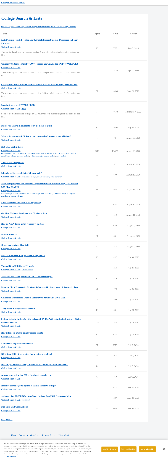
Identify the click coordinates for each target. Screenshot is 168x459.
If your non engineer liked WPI (15, 245)
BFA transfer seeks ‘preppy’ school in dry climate (23, 255)
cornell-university (19, 193)
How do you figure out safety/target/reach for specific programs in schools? (34, 364)
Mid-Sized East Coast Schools (14, 407)
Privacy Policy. (10, 456)
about (24, 109)
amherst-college (49, 156)
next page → (6, 419)
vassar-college (6, 193)
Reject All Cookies (128, 449)
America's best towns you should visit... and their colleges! (26, 277)
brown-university (43, 177)
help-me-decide (27, 270)
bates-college (6, 153)
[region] (84, 449)
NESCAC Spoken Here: (12, 147)
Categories (23, 435)
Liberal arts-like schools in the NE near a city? (21, 173)
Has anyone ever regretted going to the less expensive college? (28, 386)
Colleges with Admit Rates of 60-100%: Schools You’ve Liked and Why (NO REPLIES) (40, 64)
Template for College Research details (18, 308)
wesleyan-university (68, 153)
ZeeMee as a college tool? (12, 162)
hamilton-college (23, 156)
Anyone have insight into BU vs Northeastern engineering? (27, 375)
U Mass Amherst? (9, 234)
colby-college (61, 156)
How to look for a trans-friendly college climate (22, 333)
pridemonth (26, 400)
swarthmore (5, 196)
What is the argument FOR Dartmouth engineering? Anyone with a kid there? (36, 136)
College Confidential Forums (13, 3)
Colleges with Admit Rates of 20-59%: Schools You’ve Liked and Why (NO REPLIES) (39, 84)
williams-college (36, 156)
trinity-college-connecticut (50, 153)
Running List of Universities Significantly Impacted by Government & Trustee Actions (39, 287)
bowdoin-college (18, 153)
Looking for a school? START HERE (18, 105)
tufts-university (56, 177)
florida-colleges (17, 196)
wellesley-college (33, 193)
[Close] (164, 449)
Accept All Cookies (147, 449)
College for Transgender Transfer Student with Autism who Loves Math (33, 298)
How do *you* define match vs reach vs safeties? (22, 224)
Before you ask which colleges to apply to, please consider (26, 126)
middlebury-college (8, 156)
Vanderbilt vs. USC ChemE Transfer (17, 266)
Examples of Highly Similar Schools (17, 343)
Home (13, 435)
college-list (71, 193)
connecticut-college (32, 153)
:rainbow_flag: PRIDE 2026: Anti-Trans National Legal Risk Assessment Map (36, 396)
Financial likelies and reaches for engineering (21, 203)
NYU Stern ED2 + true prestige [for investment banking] (26, 354)
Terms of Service (49, 435)
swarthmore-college (29, 177)
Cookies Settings (109, 449)
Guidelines (34, 435)
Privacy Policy (65, 435)
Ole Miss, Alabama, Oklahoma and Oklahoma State (24, 213)
